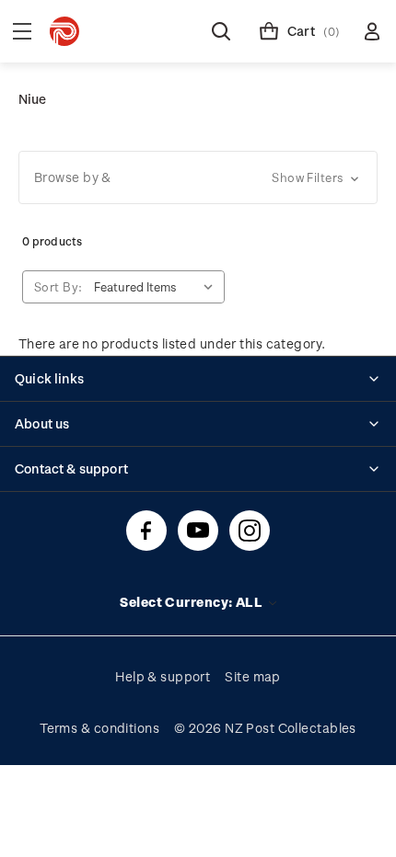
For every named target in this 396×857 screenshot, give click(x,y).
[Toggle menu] (22, 31)
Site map (253, 676)
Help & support (162, 676)
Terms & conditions (99, 728)
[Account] (372, 31)
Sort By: (58, 286)
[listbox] (157, 287)
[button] (198, 177)
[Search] (221, 31)
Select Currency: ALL (192, 602)
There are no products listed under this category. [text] (171, 343)
